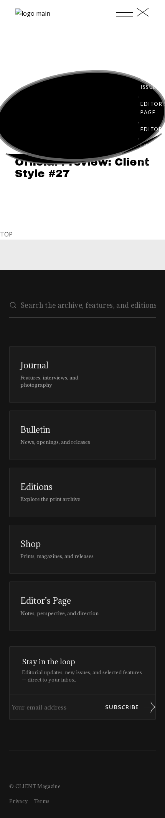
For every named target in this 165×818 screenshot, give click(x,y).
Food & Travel (151, 170)
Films (148, 146)
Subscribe (122, 707)
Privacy (18, 801)
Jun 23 (40, 145)
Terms (42, 801)
